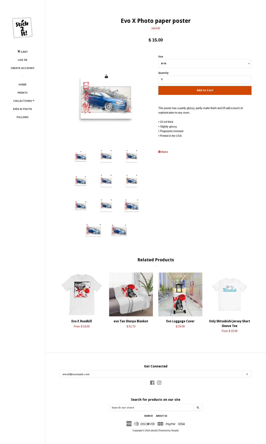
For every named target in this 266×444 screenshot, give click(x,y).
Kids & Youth (22, 109)
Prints (23, 92)
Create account (23, 68)
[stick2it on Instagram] (159, 383)
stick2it (155, 28)
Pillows (22, 117)
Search (148, 416)
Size (160, 56)
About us (161, 416)
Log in (22, 60)
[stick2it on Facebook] (152, 383)
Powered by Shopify (169, 430)
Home (22, 84)
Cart (24, 51)
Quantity (163, 73)
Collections (22, 100)
